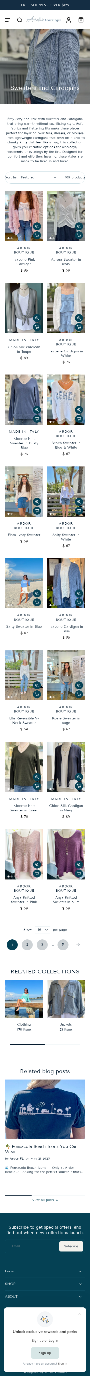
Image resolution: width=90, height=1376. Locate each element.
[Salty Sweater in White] (66, 491)
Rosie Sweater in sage (66, 720)
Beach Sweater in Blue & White (66, 445)
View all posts (43, 1200)
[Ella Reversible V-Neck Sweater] (24, 675)
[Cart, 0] (79, 19)
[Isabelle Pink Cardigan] (24, 216)
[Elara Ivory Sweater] (24, 491)
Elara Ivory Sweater (24, 535)
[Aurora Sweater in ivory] (66, 216)
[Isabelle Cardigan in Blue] (66, 583)
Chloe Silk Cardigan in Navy (66, 808)
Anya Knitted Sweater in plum (66, 899)
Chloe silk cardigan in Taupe (24, 349)
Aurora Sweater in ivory (66, 261)
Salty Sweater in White (66, 537)
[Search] (19, 20)
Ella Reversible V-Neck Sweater (24, 720)
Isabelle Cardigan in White (66, 353)
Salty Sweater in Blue (24, 627)
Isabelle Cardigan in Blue (66, 629)
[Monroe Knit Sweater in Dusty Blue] (24, 400)
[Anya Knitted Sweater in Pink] (24, 854)
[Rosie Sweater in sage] (66, 675)
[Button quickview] (37, 226)
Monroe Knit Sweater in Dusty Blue (24, 443)
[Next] (78, 944)
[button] (7, 20)
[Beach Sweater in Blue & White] (66, 400)
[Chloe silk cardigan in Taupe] (24, 308)
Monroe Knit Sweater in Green (24, 808)
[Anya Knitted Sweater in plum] (66, 854)
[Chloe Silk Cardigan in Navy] (66, 767)
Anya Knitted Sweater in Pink (24, 899)
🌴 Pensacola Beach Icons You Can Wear (41, 1149)
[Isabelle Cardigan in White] (66, 308)
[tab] (9, 238)
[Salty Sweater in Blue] (24, 583)
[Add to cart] (37, 235)
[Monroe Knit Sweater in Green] (24, 767)
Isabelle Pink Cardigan (24, 261)
